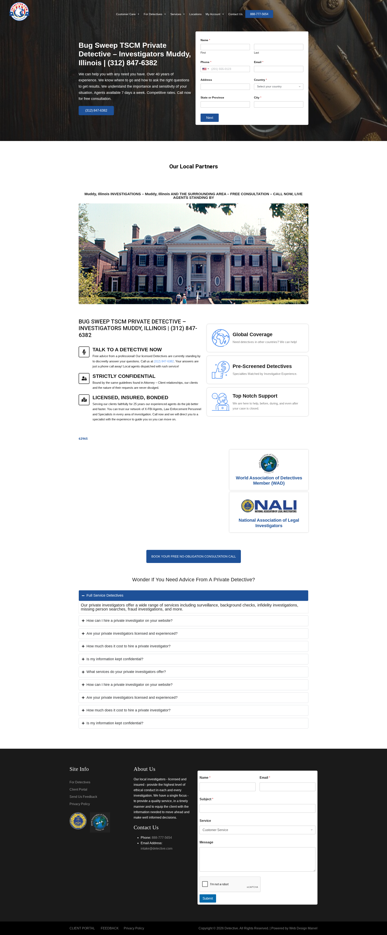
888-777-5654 (162, 837)
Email (258, 62)
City (257, 97)
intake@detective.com (156, 848)
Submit (208, 898)
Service (205, 820)
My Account (213, 14)
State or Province (212, 97)
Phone (206, 62)
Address (206, 79)
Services (175, 14)
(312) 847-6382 (164, 361)
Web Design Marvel (303, 928)
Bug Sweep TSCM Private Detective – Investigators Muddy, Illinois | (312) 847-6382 (135, 54)
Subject (206, 799)
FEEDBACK (110, 928)
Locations (195, 14)
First (203, 52)
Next (209, 118)
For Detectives (153, 14)
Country (260, 79)
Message (206, 842)
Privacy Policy (80, 804)
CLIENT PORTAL (82, 928)
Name (205, 777)
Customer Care (126, 14)
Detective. (232, 928)
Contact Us (235, 14)
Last (256, 52)
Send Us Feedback (83, 796)
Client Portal (78, 789)
